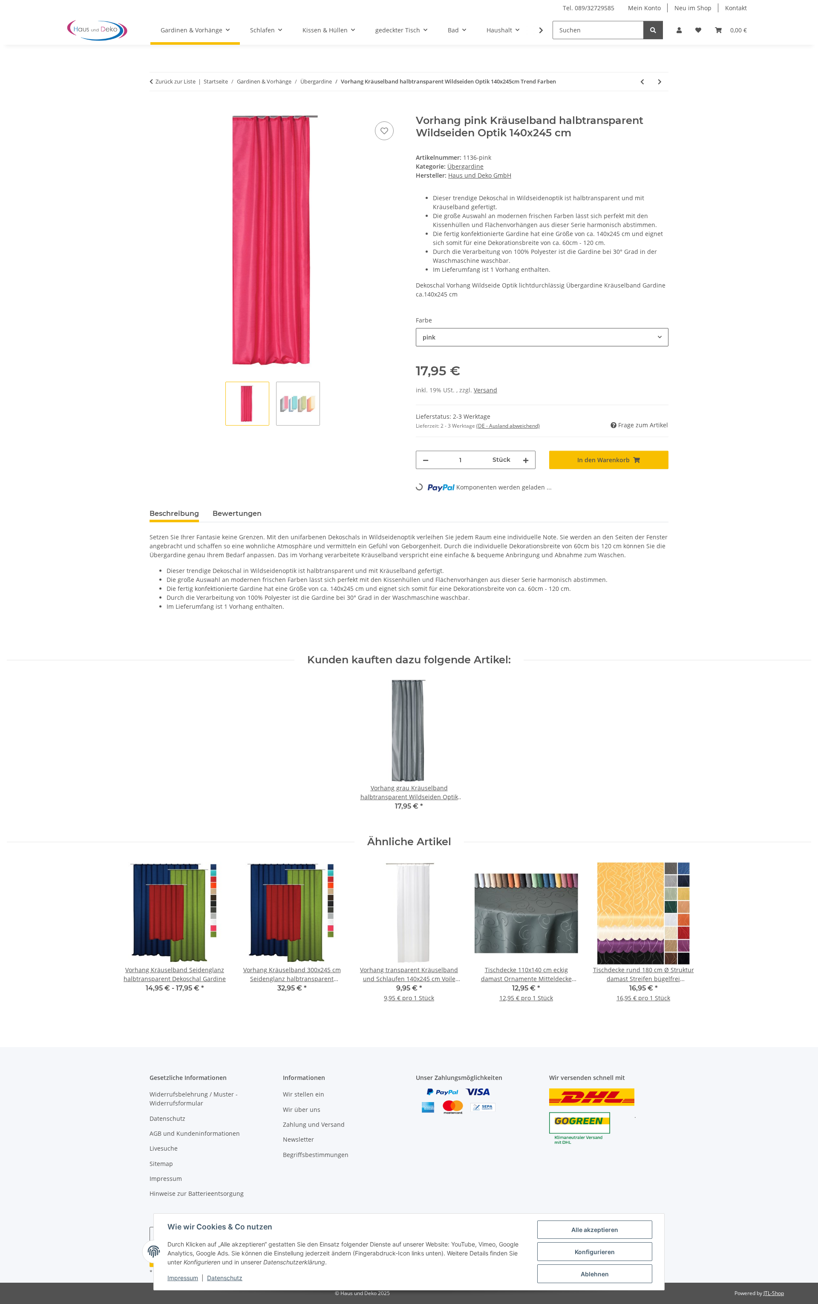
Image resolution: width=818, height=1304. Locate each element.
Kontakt (736, 8)
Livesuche (164, 1148)
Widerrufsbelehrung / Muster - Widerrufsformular (194, 1098)
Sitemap (161, 1164)
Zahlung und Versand (314, 1124)
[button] (679, 30)
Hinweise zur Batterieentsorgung (197, 1193)
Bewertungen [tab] (237, 514)
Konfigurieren (595, 1251)
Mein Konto (644, 8)
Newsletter (298, 1139)
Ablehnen (595, 1274)
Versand (485, 390)
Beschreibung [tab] (174, 514)
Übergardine (465, 166)
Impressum (182, 1277)
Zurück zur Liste (176, 81)
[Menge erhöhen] (525, 460)
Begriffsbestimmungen (316, 1155)
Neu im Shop (692, 8)
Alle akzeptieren (594, 1229)
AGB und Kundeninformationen (195, 1133)
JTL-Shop (773, 1293)
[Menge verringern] (425, 460)
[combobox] (542, 337)
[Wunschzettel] (698, 30)
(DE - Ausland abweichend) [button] (508, 425)
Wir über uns (301, 1109)
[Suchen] (653, 30)
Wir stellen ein (303, 1094)
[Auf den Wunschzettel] (384, 130)
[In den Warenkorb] (156, 110)
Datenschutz (224, 1277)
